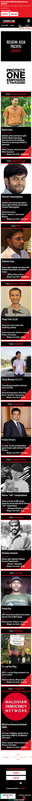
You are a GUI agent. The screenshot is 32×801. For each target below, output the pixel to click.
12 (31, 757)
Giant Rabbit (22, 788)
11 (28, 757)
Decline (14, 14)
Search (27, 25)
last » (18, 759)
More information (6, 11)
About (19, 25)
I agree (5, 14)
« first (17, 755)
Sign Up (16, 778)
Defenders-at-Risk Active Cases (24, 796)
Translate (28, 28)
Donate (12, 25)
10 (25, 757)
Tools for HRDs (4, 25)
